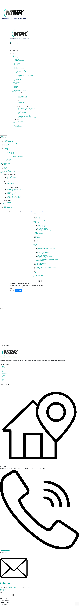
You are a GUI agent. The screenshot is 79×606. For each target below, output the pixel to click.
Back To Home (18, 290)
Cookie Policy (3, 590)
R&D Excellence (3, 308)
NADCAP (12, 53)
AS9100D (12, 50)
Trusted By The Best (4, 345)
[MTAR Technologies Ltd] (14, 211)
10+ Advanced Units (4, 327)
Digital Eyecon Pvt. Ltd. (30, 587)
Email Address (5, 583)
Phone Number (5, 551)
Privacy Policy (3, 589)
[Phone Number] (39, 549)
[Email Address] (14, 581)
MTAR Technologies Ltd (13, 587)
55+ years (12, 43)
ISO (10, 47)
